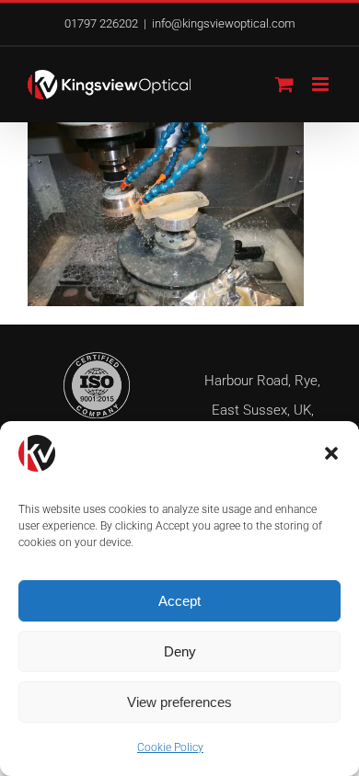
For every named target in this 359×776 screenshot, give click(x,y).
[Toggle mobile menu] (321, 84)
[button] (331, 453)
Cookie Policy (170, 747)
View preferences (179, 702)
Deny (180, 651)
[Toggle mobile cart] (284, 84)
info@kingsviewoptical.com (223, 23)
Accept (179, 601)
